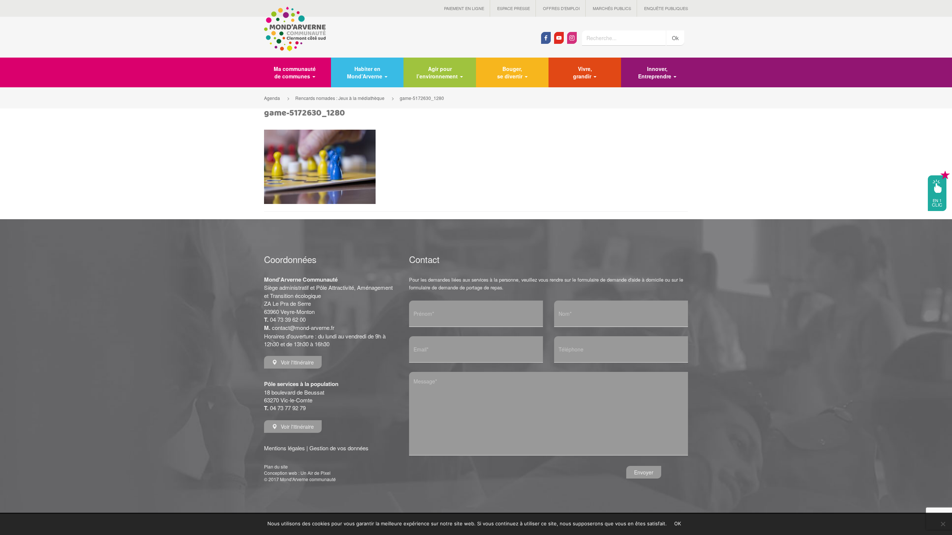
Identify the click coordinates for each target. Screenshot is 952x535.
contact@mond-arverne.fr (303, 327)
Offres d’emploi (561, 8)
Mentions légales (284, 448)
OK (677, 523)
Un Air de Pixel (315, 473)
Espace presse (513, 8)
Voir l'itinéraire (297, 362)
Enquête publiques (666, 8)
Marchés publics (612, 8)
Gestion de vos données (339, 448)
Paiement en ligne (464, 8)
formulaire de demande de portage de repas (455, 287)
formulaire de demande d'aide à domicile (620, 279)
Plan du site (276, 466)
